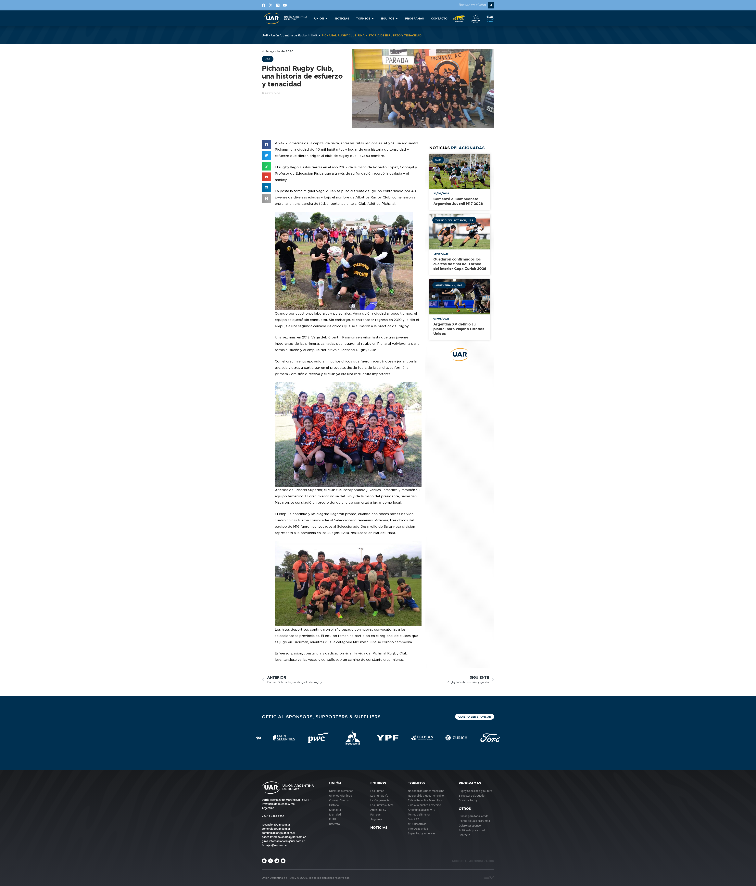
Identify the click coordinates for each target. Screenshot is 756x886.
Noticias (378, 827)
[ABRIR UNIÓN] (326, 18)
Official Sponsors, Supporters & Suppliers (321, 716)
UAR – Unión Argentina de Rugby (284, 35)
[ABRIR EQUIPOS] (396, 18)
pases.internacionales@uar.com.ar (284, 837)
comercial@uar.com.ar (276, 828)
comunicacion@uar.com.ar (278, 832)
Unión (335, 783)
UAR (314, 35)
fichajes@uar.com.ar (275, 845)
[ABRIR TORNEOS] (372, 18)
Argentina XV (445, 285)
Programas (470, 783)
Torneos (416, 783)
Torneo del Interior (450, 220)
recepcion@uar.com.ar (276, 824)
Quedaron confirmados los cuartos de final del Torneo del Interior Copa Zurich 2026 (459, 264)
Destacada (273, 93)
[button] (491, 5)
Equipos (378, 783)
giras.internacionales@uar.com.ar (283, 841)
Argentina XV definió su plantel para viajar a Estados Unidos (458, 329)
